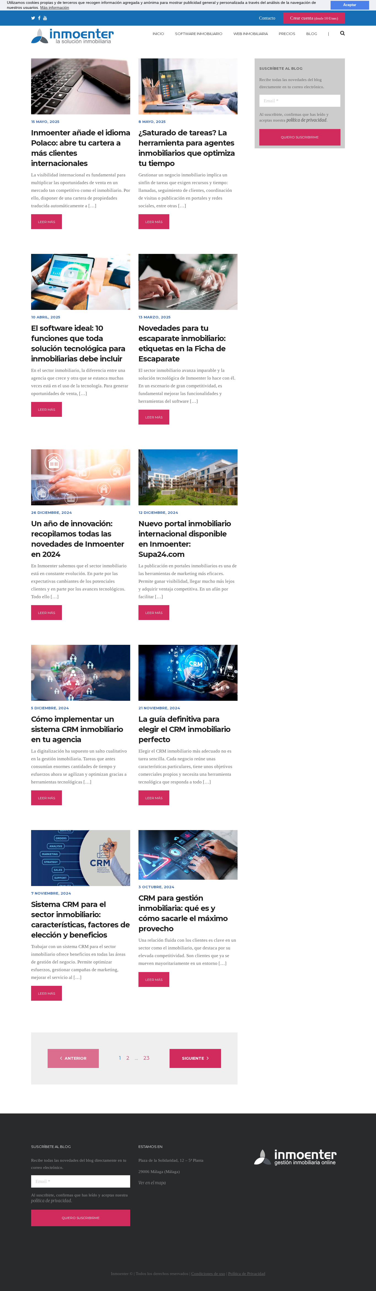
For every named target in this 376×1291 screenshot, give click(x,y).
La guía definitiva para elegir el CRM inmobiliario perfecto (184, 729)
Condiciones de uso (208, 1273)
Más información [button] (54, 7)
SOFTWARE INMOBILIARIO (198, 33)
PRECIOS (287, 33)
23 (146, 1058)
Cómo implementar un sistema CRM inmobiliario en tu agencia (77, 729)
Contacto (267, 18)
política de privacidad (306, 120)
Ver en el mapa (152, 1182)
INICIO (158, 33)
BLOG (311, 33)
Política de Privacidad (246, 1273)
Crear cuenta (314, 18)
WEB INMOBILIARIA (250, 33)
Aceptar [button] (349, 5)
